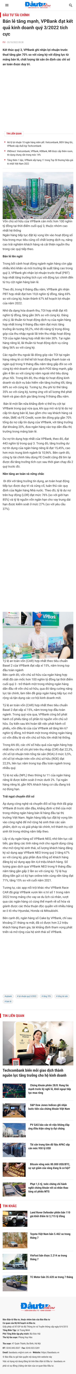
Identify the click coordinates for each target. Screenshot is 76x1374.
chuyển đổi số (25, 796)
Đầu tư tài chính (16, 15)
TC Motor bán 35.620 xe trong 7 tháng (51, 1277)
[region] (38, 966)
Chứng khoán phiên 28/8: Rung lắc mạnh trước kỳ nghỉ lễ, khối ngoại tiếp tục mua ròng (49, 1089)
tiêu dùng (62, 373)
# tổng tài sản (62, 996)
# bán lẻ (8, 1001)
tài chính (19, 457)
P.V (4, 42)
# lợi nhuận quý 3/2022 (26, 996)
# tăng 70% (46, 996)
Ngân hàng (10, 235)
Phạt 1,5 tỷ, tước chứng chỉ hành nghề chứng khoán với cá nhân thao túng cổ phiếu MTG (48, 1187)
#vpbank (8, 996)
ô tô (9, 911)
